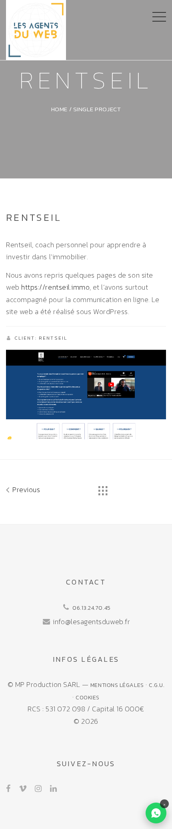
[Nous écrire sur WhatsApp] (156, 813)
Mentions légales (117, 685)
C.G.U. (156, 685)
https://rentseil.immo (55, 287)
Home (59, 109)
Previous (25, 489)
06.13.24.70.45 (91, 608)
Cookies (88, 697)
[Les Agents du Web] (36, 28)
